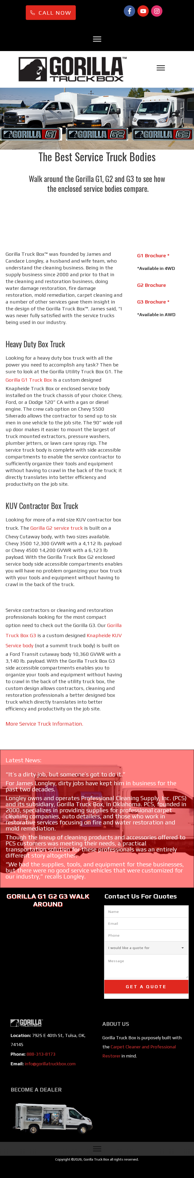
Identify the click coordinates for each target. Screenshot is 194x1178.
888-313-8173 (41, 1054)
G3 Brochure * (153, 302)
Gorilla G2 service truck (56, 528)
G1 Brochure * (153, 255)
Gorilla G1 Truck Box (29, 380)
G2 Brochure (151, 285)
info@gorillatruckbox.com (50, 1063)
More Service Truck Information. (44, 724)
